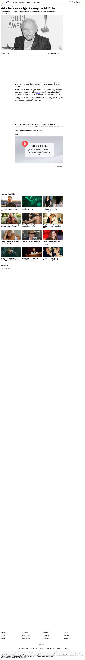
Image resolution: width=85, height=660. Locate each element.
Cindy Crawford (45, 639)
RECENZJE (15, 2)
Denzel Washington (46, 638)
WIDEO (38, 2)
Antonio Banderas (46, 635)
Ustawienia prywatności (61, 648)
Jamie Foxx (3, 638)
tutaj (25, 657)
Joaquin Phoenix (4, 639)
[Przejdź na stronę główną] (2, 3)
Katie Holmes (3, 635)
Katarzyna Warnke (67, 638)
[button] (73, 2)
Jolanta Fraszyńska (25, 636)
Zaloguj (78, 2)
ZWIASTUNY (22, 2)
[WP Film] (9, 2)
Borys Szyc (66, 636)
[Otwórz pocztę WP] (70, 2)
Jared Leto (66, 632)
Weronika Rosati (46, 636)
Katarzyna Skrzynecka (26, 638)
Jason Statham (24, 639)
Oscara (38, 92)
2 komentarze (53, 53)
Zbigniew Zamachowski (26, 635)
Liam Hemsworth (25, 632)
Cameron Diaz (66, 635)
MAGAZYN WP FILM (31, 2)
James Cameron (46, 632)
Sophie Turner (3, 636)
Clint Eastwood (3, 632)
